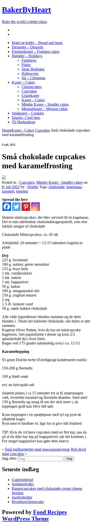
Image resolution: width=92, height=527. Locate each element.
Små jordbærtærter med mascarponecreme (37, 449)
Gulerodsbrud (22, 480)
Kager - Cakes (23, 130)
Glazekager (30, 95)
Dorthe (32, 187)
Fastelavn (29, 60)
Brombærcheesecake (28, 502)
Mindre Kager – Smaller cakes (45, 104)
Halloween (30, 73)
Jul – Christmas (33, 78)
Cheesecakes (31, 87)
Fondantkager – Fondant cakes (35, 51)
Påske (26, 65)
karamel (8, 191)
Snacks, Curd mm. (26, 117)
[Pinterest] (26, 206)
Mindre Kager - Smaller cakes (59, 182)
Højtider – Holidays (27, 56)
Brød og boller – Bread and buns (37, 43)
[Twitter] (16, 206)
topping (22, 191)
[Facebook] (6, 206)
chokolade (57, 187)
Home (7, 130)
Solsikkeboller (23, 484)
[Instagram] (35, 206)
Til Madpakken (23, 122)
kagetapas (74, 187)
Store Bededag (33, 69)
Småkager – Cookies (28, 113)
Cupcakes (29, 91)
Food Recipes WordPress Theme (34, 515)
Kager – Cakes (23, 82)
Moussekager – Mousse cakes (45, 109)
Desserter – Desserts (27, 47)
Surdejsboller (22, 497)
